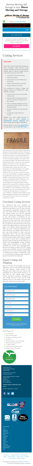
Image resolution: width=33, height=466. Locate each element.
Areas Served (12, 458)
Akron (4, 428)
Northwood (5, 441)
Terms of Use (20, 456)
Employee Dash (20, 458)
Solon (4, 449)
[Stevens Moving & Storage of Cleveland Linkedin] (8, 393)
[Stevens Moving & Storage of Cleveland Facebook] (4, 393)
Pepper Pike (5, 444)
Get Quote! (16, 46)
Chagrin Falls (5, 433)
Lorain (4, 440)
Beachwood (5, 430)
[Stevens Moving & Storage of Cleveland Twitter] (12, 393)
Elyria (4, 434)
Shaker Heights (6, 447)
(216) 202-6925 (20, 22)
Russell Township (6, 446)
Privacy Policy (11, 456)
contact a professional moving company (16, 120)
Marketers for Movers (23, 461)
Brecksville (5, 431)
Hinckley (5, 437)
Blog (5, 456)
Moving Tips (25, 455)
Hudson (4, 439)
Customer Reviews (15, 455)
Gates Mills (5, 436)
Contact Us (6, 455)
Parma (4, 443)
